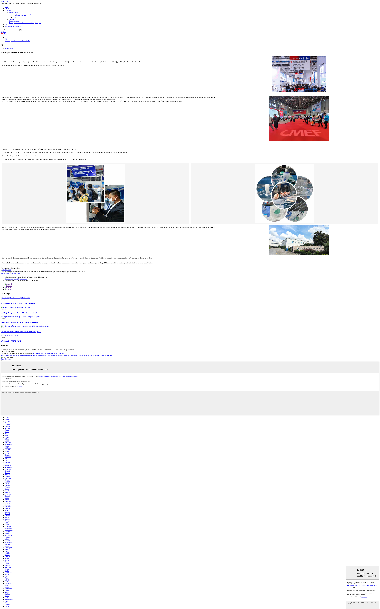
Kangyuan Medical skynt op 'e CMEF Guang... (20, 322)
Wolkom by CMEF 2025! (11, 341)
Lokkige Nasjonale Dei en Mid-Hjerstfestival (19, 313)
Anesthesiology (13, 12)
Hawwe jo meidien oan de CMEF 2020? (17, 41)
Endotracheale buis (64, 355)
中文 (5, 34)
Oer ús (7, 8)
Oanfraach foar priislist (8, 351)
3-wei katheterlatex (107, 355)
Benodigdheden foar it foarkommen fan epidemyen (25, 23)
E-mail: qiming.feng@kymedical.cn (16, 279)
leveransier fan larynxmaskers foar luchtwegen (85, 355)
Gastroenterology (14, 21)
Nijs (6, 24)
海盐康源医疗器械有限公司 (10, 273)
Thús (6, 7)
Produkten (8, 10)
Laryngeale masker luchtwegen (22, 14)
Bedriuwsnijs (9, 49)
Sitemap (61, 353)
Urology (11, 19)
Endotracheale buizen (19, 16)
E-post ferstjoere (6, 359)
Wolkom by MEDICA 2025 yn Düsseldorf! (18, 303)
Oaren (15, 17)
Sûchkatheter (5, 355)
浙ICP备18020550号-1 (40, 353)
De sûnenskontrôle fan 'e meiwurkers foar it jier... (21, 332)
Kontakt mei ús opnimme (12, 26)
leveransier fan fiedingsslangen (47, 355)
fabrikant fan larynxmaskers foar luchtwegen (23, 355)
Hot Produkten (52, 353)
